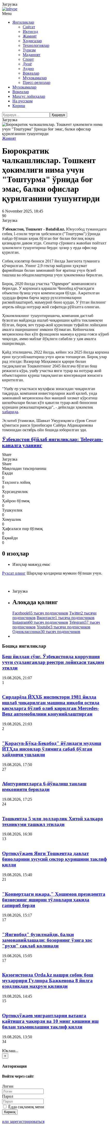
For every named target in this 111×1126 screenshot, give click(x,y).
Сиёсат (29, 27)
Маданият (31, 54)
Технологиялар (36, 45)
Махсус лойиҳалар (28, 96)
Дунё (27, 64)
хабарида (10, 412)
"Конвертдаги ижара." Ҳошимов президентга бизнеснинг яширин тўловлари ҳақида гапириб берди (53, 899)
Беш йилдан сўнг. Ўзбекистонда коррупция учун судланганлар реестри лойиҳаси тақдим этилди (53, 662)
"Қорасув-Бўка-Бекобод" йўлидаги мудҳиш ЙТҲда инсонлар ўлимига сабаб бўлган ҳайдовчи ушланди (51, 749)
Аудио (28, 68)
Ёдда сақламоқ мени (25, 1107)
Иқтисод (30, 31)
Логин (7, 1086)
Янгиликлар (23, 22)
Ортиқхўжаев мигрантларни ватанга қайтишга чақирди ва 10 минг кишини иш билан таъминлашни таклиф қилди (50, 1021)
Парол (7, 1096)
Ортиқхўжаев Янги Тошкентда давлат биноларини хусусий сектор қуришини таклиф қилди (54, 859)
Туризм (29, 50)
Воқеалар (31, 73)
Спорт (28, 59)
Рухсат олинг (14, 573)
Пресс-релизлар (36, 82)
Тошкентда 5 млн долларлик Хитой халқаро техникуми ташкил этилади (52, 821)
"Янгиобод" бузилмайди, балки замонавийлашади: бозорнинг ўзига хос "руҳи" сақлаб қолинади (47, 940)
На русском (22, 101)
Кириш (18, 105)
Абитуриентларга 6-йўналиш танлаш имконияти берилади (44, 786)
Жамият (30, 36)
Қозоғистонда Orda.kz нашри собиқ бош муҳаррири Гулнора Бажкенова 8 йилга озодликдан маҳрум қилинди (47, 980)
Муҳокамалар (35, 78)
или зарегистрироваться (23, 1121)
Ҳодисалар (32, 41)
